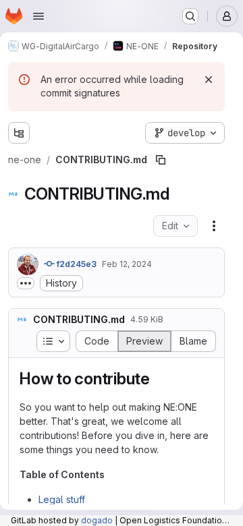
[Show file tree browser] (19, 133)
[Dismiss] (208, 79)
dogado (97, 520)
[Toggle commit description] (25, 283)
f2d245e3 (76, 264)
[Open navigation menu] (38, 16)
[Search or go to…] (190, 16)
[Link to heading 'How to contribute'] (158, 378)
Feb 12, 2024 (127, 264)
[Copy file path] (160, 160)
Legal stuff (61, 499)
